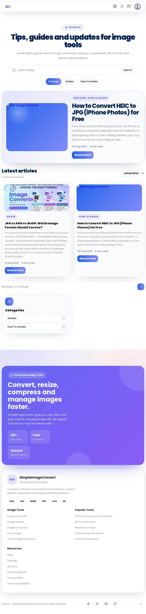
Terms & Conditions (18, 583)
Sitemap (12, 560)
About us (12, 566)
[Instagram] (106, 604)
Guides (70, 81)
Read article (83, 155)
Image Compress (17, 527)
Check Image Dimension (21, 539)
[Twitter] (97, 604)
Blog (9, 554)
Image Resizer (15, 522)
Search (128, 70)
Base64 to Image (85, 527)
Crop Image (14, 533)
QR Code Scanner (85, 522)
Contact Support (16, 572)
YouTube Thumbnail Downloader (94, 516)
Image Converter (17, 516)
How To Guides (89, 81)
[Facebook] (88, 604)
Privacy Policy (15, 577)
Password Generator (87, 539)
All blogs (53, 81)
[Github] (115, 604)
